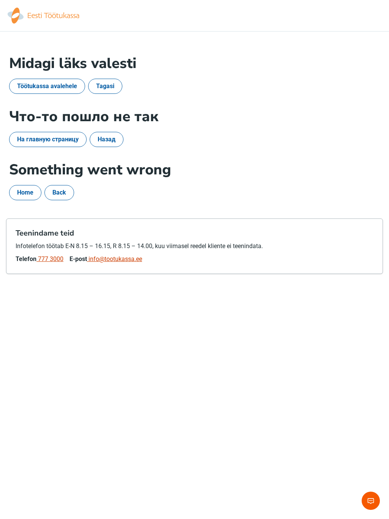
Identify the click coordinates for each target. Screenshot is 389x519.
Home (25, 192)
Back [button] (59, 192)
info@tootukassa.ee (114, 259)
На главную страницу (48, 139)
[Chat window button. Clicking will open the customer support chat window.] (371, 501)
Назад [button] (106, 139)
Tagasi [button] (105, 86)
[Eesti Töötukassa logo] (44, 16)
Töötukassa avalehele (47, 86)
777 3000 (49, 259)
